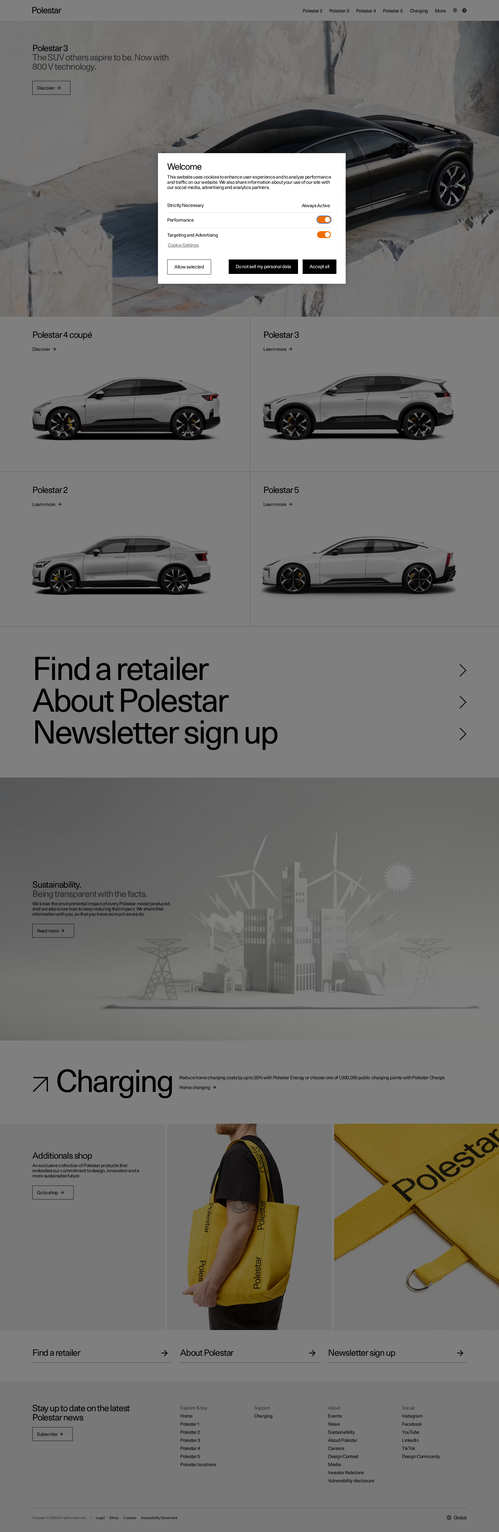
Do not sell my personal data (263, 266)
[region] (252, 218)
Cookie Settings (183, 245)
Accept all (319, 266)
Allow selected (189, 267)
